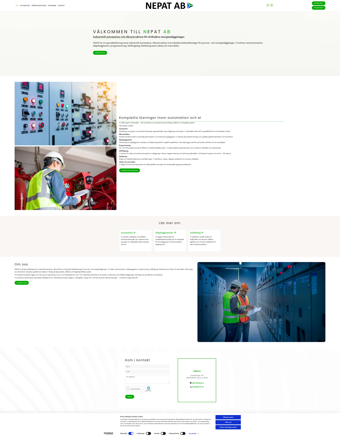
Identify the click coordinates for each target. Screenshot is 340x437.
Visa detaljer (192, 433)
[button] (318, 3)
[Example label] (271, 5)
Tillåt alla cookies (228, 417)
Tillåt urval (228, 422)
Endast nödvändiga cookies (228, 427)
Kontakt (61, 5)
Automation (25, 5)
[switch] (148, 433)
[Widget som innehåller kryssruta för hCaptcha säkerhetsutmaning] (138, 389)
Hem (16, 5)
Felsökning (52, 5)
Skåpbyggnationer (39, 5)
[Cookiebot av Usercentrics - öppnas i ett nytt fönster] (108, 433)
